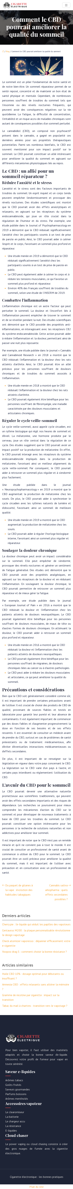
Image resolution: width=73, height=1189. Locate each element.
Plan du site (36, 1186)
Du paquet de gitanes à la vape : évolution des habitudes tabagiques (19, 890)
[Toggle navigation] (66, 5)
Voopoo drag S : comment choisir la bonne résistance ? (34, 951)
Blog (8, 51)
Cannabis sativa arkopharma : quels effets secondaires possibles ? (56, 892)
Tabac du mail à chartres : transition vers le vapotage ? (34, 1005)
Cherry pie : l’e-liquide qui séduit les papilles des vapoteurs (36, 924)
